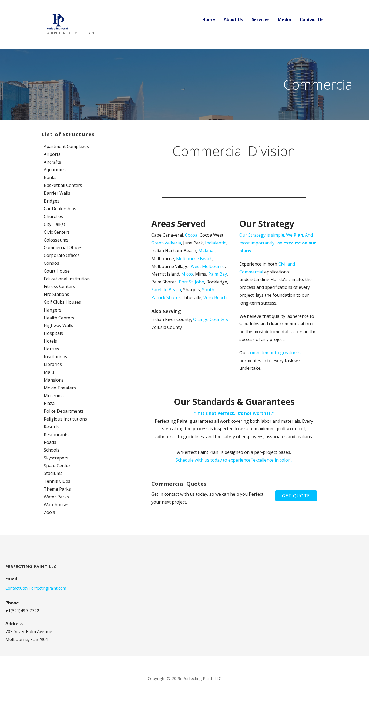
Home (208, 19)
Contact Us (311, 19)
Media (284, 19)
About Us (233, 19)
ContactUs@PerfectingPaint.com (35, 588)
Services (260, 19)
